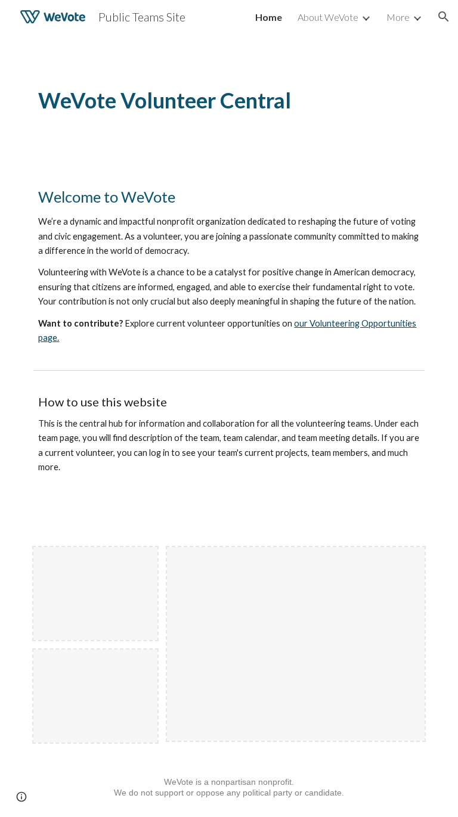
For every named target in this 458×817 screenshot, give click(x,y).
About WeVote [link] (328, 17)
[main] (228, 100)
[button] (443, 16)
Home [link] (268, 17)
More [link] (398, 17)
